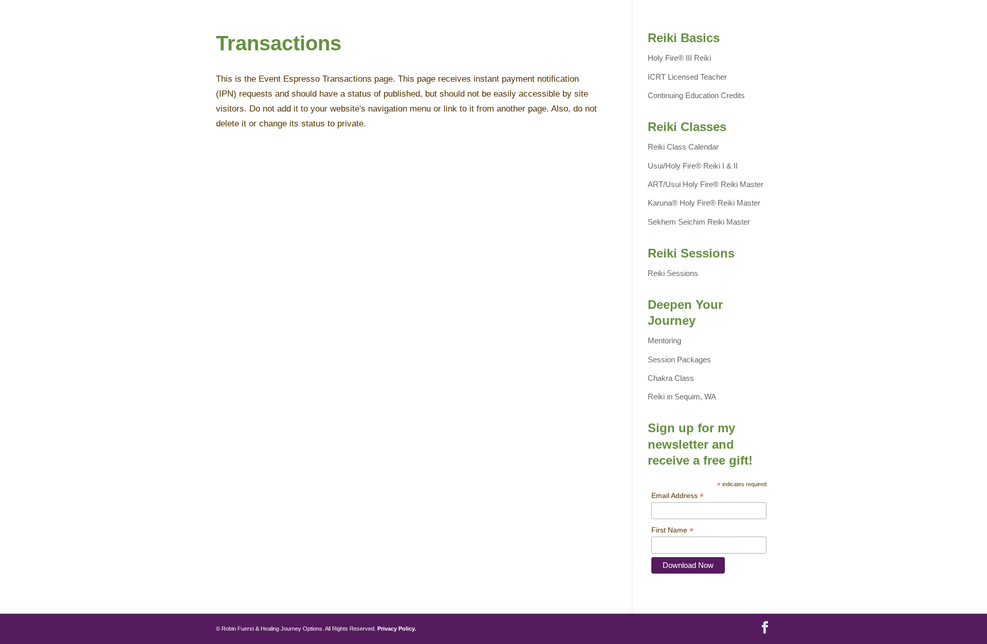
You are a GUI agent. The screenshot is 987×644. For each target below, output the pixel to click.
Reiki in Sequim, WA (682, 396)
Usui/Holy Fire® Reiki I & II (693, 165)
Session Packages (679, 359)
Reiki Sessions (673, 273)
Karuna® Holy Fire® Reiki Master (704, 202)
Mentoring (664, 340)
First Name (672, 530)
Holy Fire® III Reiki (679, 57)
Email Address (677, 496)
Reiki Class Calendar (683, 146)
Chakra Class (671, 378)
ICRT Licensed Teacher (687, 76)
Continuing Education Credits (696, 95)
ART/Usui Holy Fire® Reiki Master (705, 184)
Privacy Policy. (396, 628)
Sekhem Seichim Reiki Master (699, 221)
